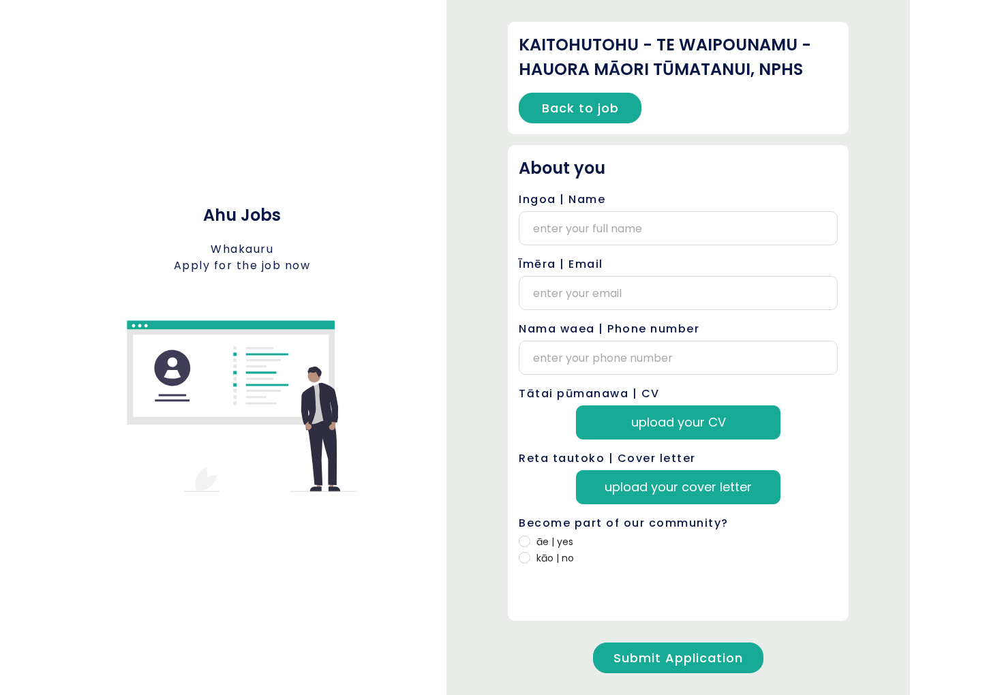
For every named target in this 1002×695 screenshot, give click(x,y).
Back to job (580, 108)
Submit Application (678, 657)
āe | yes (554, 541)
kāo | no (555, 558)
